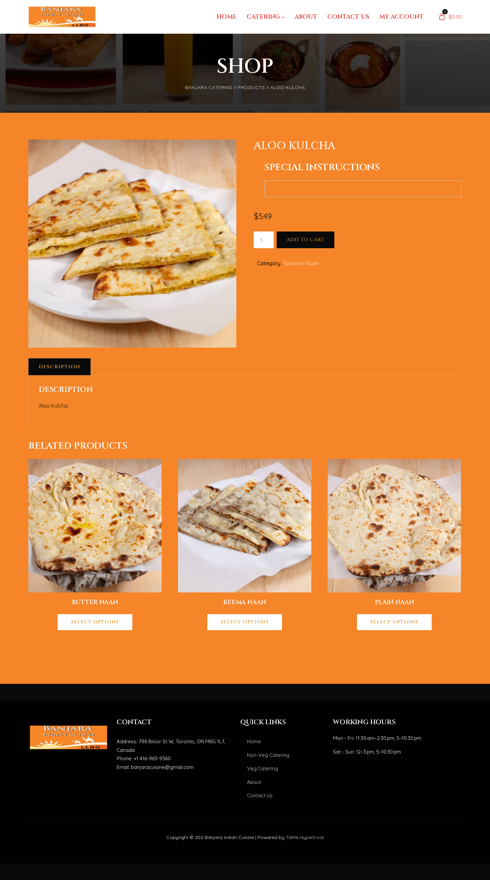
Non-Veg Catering (268, 755)
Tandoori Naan (301, 263)
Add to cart (305, 240)
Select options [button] (95, 622)
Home (227, 17)
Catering (263, 17)
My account (401, 17)
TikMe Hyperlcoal (305, 837)
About (306, 17)
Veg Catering (262, 768)
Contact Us (348, 17)
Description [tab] (59, 366)
